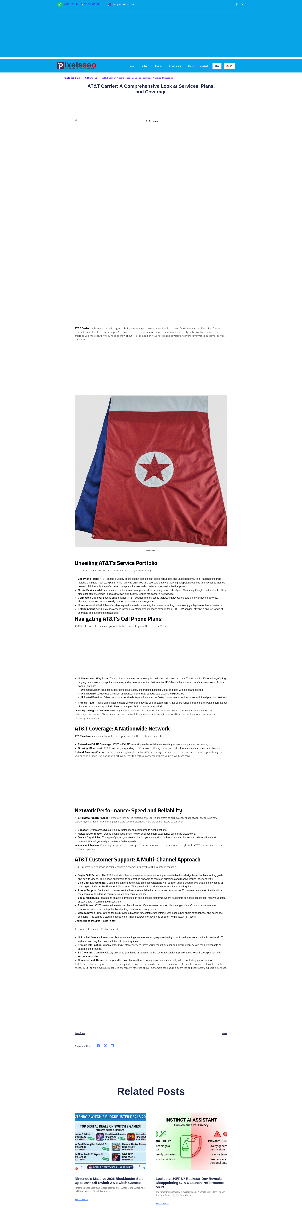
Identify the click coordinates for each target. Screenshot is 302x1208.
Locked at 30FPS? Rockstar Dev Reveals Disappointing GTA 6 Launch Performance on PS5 (190, 1183)
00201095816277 (92, 4)
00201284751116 (73, 4)
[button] (236, 4)
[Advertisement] (151, 35)
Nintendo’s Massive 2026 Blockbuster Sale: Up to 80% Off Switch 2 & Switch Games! (109, 1181)
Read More (81, 1199)
